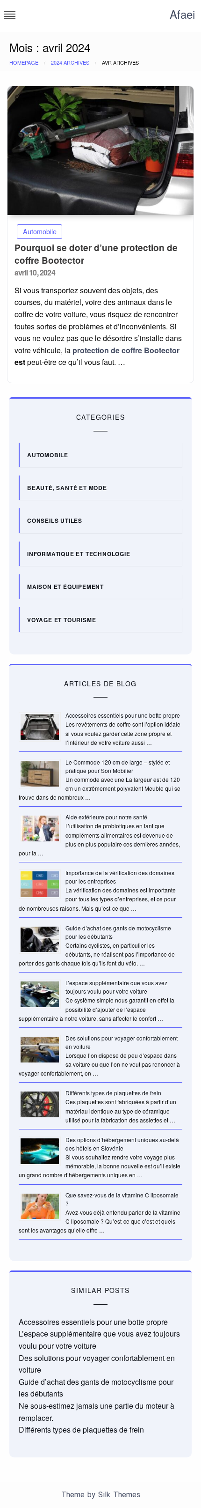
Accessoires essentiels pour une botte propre (122, 715)
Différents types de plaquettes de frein (113, 1093)
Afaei (182, 14)
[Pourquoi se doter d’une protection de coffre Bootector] (100, 150)
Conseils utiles (54, 520)
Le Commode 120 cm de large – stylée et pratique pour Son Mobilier (117, 766)
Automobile (40, 231)
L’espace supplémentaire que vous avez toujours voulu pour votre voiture (116, 987)
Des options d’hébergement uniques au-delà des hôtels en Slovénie (122, 1144)
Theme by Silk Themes (100, 1494)
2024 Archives (70, 62)
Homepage (23, 62)
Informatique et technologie (78, 554)
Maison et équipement (65, 586)
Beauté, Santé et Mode (67, 487)
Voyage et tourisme (61, 620)
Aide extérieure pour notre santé (106, 817)
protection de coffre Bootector (125, 350)
